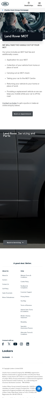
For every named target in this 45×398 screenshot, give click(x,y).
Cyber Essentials (7, 293)
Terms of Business (26, 305)
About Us (5, 275)
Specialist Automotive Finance (27, 327)
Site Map (23, 301)
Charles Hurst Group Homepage (16, 10)
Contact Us (5, 284)
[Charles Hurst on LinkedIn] (27, 344)
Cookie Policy (25, 281)
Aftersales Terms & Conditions (26, 333)
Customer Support (26, 292)
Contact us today (9, 103)
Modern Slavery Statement (25, 316)
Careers (4, 280)
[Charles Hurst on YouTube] (15, 344)
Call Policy (5, 289)
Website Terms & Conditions (26, 276)
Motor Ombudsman (8, 297)
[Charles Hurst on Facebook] (2, 344)
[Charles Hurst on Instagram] (21, 344)
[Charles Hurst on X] (8, 344)
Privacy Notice (25, 296)
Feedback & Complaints (24, 287)
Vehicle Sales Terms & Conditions (27, 310)
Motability (24, 322)
